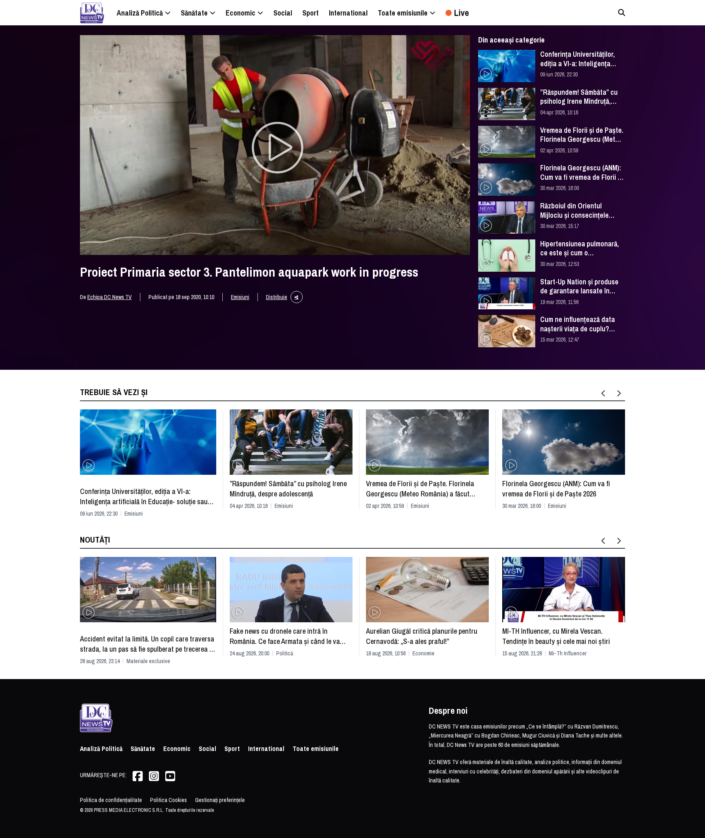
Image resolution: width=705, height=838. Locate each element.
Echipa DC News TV (109, 297)
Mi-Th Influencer (568, 653)
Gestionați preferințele (220, 800)
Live (461, 13)
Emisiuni (240, 297)
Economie (423, 653)
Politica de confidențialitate (111, 800)
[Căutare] (621, 12)
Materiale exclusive (148, 661)
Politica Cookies (168, 800)
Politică (284, 653)
